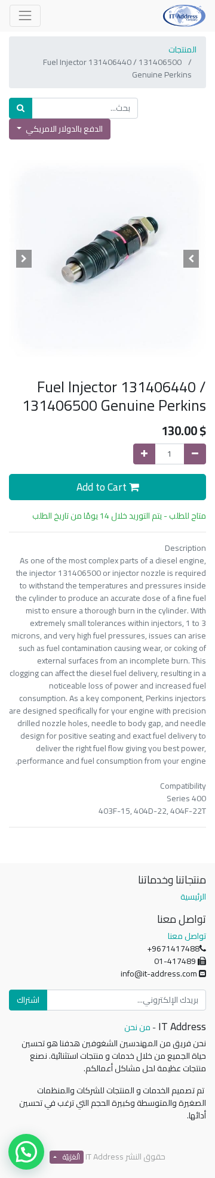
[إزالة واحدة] (195, 454)
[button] (192, 258)
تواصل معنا (187, 936)
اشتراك (28, 1000)
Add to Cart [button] (102, 487)
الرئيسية (193, 896)
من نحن (137, 1027)
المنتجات (182, 49)
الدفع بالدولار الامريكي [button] (63, 129)
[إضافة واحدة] (144, 454)
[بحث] (20, 108)
